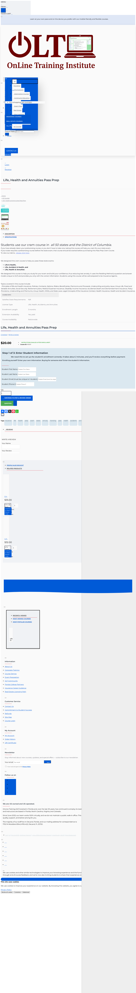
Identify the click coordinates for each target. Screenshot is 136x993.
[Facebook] (11, 781)
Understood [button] (26, 892)
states (38, 420)
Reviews (9, 429)
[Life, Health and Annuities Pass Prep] (13, 633)
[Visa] (5, 841)
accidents (73, 420)
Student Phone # (9, 384)
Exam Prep (18, 106)
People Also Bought (15, 465)
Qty (2, 390)
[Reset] (3, 10)
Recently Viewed (19, 615)
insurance (8, 420)
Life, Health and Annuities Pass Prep (14, 200)
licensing (53, 420)
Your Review (7, 451)
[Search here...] (4, 79)
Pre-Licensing (19, 114)
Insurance (17, 86)
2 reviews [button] (4, 335)
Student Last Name (9, 374)
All (15, 81)
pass (59, 420)
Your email (9, 762)
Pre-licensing (18, 90)
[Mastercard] (5, 846)
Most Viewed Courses (22, 619)
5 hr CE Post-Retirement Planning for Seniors (6, 496)
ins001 (66, 420)
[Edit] (1, 16)
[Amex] (5, 850)
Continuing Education (22, 98)
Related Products (14, 468)
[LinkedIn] (11, 789)
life (15, 420)
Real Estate (17, 110)
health (20, 420)
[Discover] (5, 855)
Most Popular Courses (22, 622)
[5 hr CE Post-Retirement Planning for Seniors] (13, 485)
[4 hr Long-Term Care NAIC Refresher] (13, 527)
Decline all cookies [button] (7, 892)
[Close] (1, 4)
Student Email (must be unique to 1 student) (20, 379)
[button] (17, 398)
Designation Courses (21, 94)
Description (10, 234)
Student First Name (10, 369)
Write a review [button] (14, 335)
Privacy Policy (6, 890)
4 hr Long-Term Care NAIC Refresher (6, 539)
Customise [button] (17, 892)
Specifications (11, 237)
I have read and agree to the (19, 766)
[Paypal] (5, 859)
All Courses (5, 198)
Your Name (6, 443)
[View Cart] (4, 102)
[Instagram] (11, 785)
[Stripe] (5, 864)
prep (26, 420)
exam (32, 420)
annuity (45, 420)
